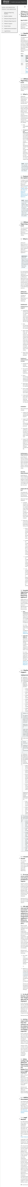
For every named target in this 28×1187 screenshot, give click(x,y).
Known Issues (7, 26)
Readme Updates (8, 16)
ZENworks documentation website (24, 1111)
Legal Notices (7, 31)
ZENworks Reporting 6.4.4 (10, 18)
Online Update (24, 187)
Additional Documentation (10, 28)
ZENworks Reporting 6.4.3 (10, 21)
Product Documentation (9, 9)
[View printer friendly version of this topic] (24, 7)
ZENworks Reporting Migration (25, 663)
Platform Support (8, 23)
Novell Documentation (8, 7)
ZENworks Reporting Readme (9, 13)
